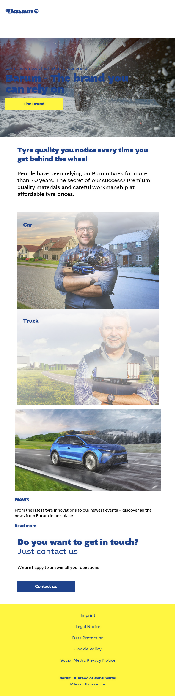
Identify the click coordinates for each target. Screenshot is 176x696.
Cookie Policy (88, 649)
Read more (25, 526)
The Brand (34, 104)
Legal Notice (88, 626)
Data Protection (88, 638)
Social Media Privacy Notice (88, 660)
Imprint (88, 615)
